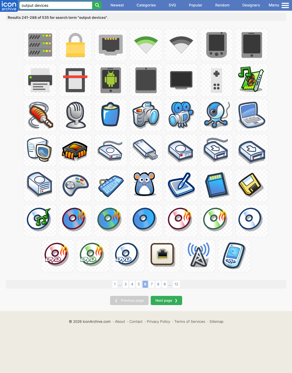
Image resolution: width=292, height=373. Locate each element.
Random (222, 5)
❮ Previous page (129, 300)
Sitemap (216, 321)
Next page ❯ (166, 300)
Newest (117, 5)
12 (176, 284)
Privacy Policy (158, 321)
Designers (251, 5)
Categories (146, 5)
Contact (136, 321)
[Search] (97, 5)
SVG (172, 5)
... (120, 284)
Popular (195, 5)
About (120, 321)
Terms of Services (189, 321)
